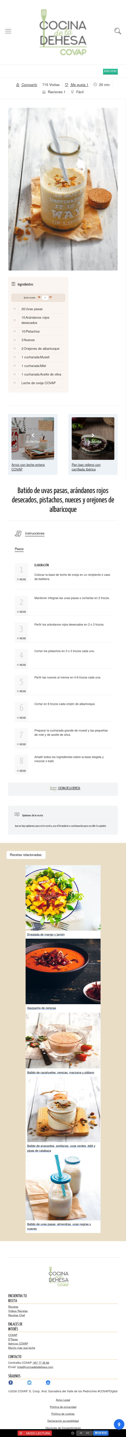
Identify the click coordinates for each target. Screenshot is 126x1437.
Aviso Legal (63, 1400)
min (87, 1433)
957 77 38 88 (40, 1363)
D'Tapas (13, 1339)
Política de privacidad (63, 1407)
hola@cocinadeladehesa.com (35, 1367)
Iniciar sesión (110, 71)
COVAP (12, 1335)
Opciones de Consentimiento (63, 1428)
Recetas (13, 1307)
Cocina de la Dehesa (69, 788)
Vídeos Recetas (18, 1311)
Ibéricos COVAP (18, 1343)
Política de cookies (63, 1414)
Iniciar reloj (101, 1433)
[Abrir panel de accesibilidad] (119, 1424)
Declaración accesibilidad (63, 1421)
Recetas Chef (16, 1315)
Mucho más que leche (21, 1348)
